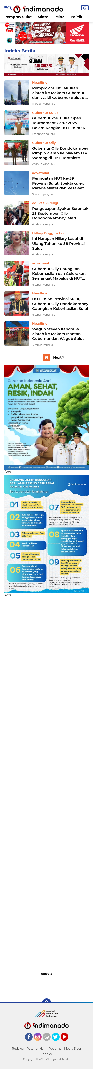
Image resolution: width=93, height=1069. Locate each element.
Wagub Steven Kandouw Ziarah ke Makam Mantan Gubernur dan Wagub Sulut (58, 334)
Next (57, 357)
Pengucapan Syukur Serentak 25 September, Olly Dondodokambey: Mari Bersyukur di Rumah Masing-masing (60, 213)
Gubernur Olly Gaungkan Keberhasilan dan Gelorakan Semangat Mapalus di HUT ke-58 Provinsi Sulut (59, 273)
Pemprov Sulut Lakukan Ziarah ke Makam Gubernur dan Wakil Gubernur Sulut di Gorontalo (58, 93)
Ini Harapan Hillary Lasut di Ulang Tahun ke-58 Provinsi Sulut (58, 243)
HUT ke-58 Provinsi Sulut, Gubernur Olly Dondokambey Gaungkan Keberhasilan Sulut (60, 303)
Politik (76, 17)
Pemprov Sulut (18, 17)
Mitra (60, 17)
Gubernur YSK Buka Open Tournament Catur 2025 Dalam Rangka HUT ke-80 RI (59, 123)
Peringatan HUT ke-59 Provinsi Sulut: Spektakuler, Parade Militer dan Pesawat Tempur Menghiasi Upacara (58, 183)
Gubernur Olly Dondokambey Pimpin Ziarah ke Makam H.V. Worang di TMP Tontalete (60, 153)
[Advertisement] (46, 795)
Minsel (43, 17)
